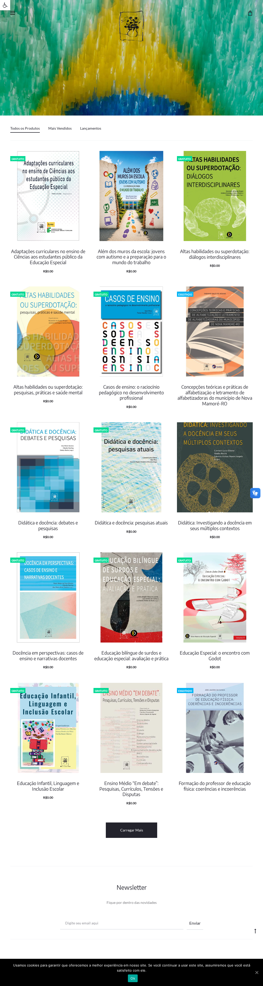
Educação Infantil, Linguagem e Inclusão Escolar (48, 786)
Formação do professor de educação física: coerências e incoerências (215, 786)
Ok (132, 978)
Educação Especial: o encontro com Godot (215, 655)
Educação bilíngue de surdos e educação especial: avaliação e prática (131, 655)
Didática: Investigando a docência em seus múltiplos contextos (215, 525)
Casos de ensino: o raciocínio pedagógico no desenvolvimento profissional (131, 392)
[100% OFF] (48, 196)
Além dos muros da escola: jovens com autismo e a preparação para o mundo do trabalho (131, 256)
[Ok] (256, 972)
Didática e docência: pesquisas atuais (131, 522)
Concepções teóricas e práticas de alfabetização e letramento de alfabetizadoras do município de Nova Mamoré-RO (214, 395)
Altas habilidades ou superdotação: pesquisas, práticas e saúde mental (48, 389)
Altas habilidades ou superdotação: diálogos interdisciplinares (214, 254)
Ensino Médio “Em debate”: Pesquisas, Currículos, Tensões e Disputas (131, 788)
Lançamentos (90, 128)
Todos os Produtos (25, 128)
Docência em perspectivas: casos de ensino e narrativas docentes (48, 655)
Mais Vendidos (60, 128)
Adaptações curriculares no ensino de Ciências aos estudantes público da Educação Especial (48, 256)
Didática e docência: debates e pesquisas (48, 525)
